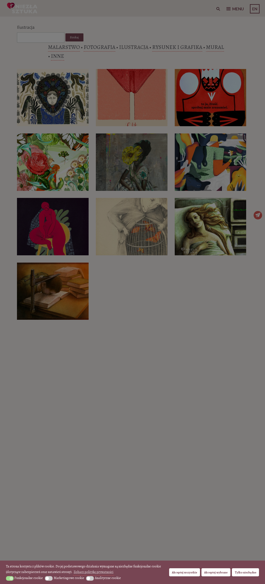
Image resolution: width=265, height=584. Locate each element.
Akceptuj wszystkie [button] (184, 572)
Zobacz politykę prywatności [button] (93, 572)
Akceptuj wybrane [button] (216, 572)
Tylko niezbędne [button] (245, 572)
